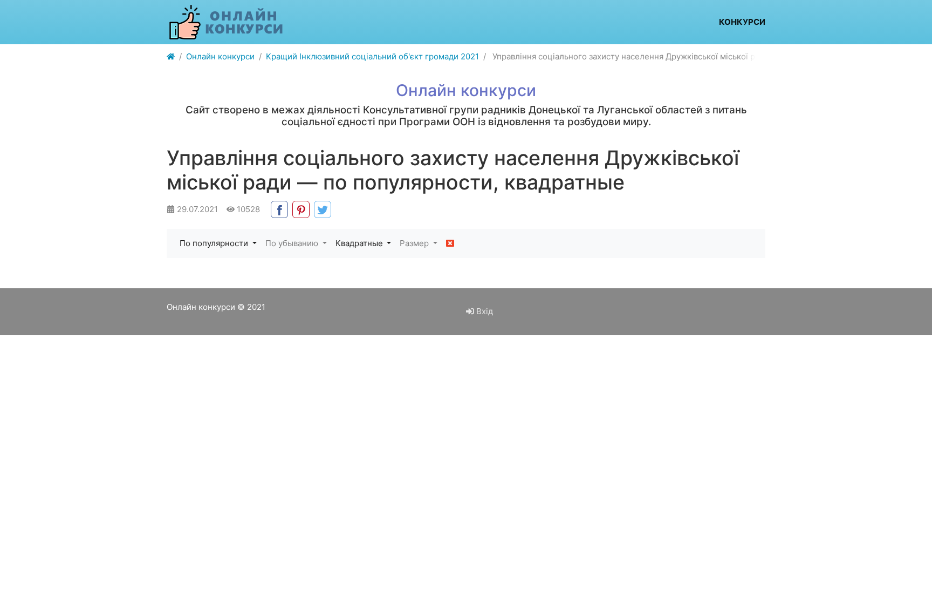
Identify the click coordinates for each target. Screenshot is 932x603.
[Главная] (171, 57)
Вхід (483, 311)
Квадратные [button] (360, 243)
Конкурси (742, 22)
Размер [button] (415, 243)
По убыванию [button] (292, 243)
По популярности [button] (215, 243)
